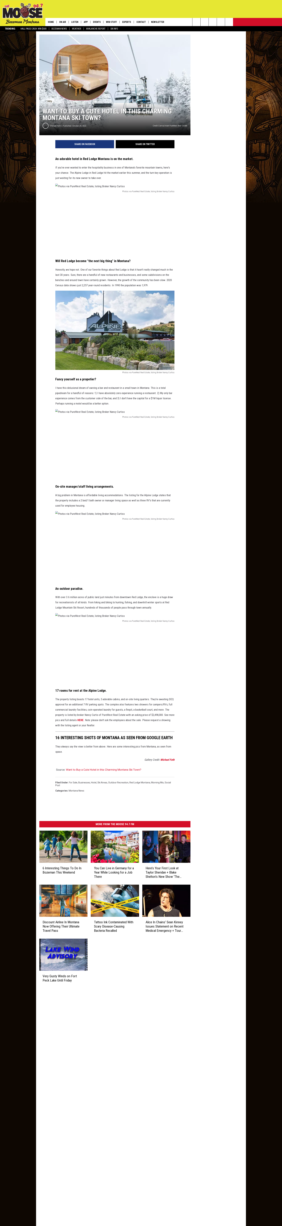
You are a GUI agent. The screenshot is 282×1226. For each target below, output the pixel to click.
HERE (80, 720)
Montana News (76, 790)
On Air (62, 22)
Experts (126, 22)
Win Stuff (111, 22)
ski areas (102, 782)
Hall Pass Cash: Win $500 (34, 28)
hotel (93, 782)
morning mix (157, 782)
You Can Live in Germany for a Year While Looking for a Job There (114, 872)
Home (51, 22)
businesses (84, 782)
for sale (73, 782)
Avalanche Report (95, 28)
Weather (76, 28)
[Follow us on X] (221, 22)
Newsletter (157, 22)
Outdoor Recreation (118, 782)
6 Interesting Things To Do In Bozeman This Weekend (62, 870)
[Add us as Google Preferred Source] (205, 22)
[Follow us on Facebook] (213, 22)
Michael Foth (55, 126)
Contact (141, 22)
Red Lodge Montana (139, 782)
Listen (74, 22)
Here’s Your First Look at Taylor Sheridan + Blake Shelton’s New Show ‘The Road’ (163, 872)
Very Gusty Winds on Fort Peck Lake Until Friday (60, 978)
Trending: (10, 28)
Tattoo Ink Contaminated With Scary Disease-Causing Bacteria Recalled (113, 926)
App (86, 22)
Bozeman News (59, 28)
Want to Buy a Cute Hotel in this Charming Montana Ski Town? (103, 769)
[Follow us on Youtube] (229, 22)
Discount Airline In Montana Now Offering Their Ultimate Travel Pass (61, 926)
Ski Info (114, 28)
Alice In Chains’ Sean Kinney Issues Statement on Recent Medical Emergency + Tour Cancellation (164, 926)
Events (97, 22)
